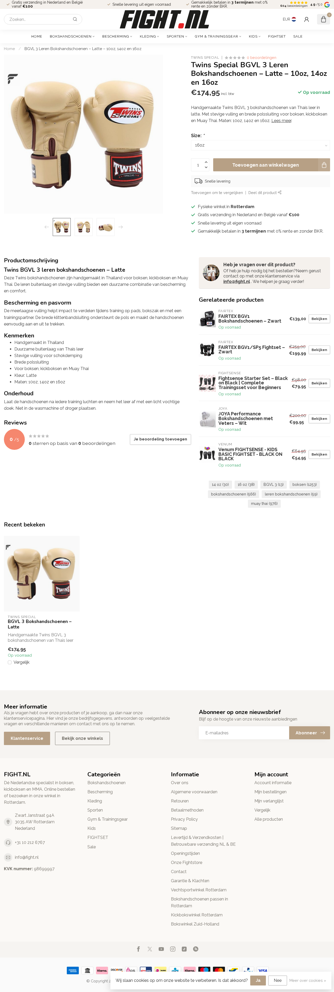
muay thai (264, 503)
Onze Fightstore (186, 862)
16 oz (246, 484)
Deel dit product (263, 192)
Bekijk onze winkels (82, 738)
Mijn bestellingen (270, 791)
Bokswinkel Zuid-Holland (195, 924)
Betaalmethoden (187, 810)
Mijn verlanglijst (269, 801)
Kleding (148, 36)
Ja (258, 980)
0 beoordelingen (261, 57)
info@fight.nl (236, 281)
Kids (253, 36)
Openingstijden (185, 853)
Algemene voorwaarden (194, 791)
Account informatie (272, 782)
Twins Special (205, 57)
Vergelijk (21, 662)
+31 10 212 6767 (30, 842)
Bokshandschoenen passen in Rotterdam (199, 902)
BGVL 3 (274, 484)
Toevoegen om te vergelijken (217, 192)
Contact (179, 871)
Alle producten (268, 819)
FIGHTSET (277, 36)
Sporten (175, 36)
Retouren (180, 801)
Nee (278, 980)
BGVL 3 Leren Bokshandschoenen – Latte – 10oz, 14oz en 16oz (83, 48)
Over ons (179, 782)
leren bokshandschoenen (291, 494)
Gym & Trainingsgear (216, 36)
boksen (305, 484)
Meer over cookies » (307, 980)
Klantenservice (27, 738)
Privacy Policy (184, 819)
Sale (298, 36)
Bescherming (115, 36)
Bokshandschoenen (71, 36)
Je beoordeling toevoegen (160, 439)
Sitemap (179, 828)
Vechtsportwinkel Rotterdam (198, 889)
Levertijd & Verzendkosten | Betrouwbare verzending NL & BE (203, 840)
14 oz (220, 484)
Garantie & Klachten (190, 880)
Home (36, 36)
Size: (197, 135)
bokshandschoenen (233, 494)
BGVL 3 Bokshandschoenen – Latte (39, 624)
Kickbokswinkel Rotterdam (197, 914)
